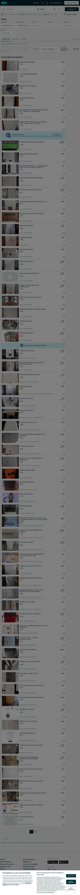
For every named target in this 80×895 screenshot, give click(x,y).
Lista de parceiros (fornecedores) (45, 892)
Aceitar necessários (71, 882)
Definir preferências (71, 888)
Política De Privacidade (13, 884)
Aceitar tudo (71, 875)
